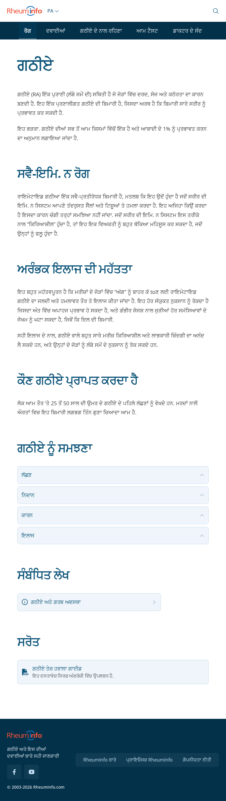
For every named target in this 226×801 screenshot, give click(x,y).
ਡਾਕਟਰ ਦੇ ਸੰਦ (187, 30)
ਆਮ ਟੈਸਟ (147, 30)
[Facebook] (14, 771)
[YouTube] (31, 771)
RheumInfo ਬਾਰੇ (99, 760)
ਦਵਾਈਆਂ (55, 30)
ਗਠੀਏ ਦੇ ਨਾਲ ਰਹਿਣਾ (101, 30)
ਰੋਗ (27, 30)
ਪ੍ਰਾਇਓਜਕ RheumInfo (149, 760)
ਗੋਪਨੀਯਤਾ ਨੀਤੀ (197, 760)
